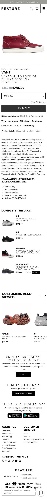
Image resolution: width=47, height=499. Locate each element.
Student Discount (9, 442)
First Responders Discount (9, 449)
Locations (6, 431)
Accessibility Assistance (34, 439)
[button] (40, 295)
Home (3, 69)
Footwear (13, 69)
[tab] (8, 131)
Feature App (7, 436)
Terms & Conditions (29, 478)
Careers (5, 439)
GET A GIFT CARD (23, 393)
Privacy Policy (26, 475)
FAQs (26, 433)
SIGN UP (23, 374)
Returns (27, 436)
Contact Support (30, 442)
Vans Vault (25, 69)
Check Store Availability (30, 116)
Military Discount (9, 445)
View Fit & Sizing (38, 102)
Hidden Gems (7, 433)
